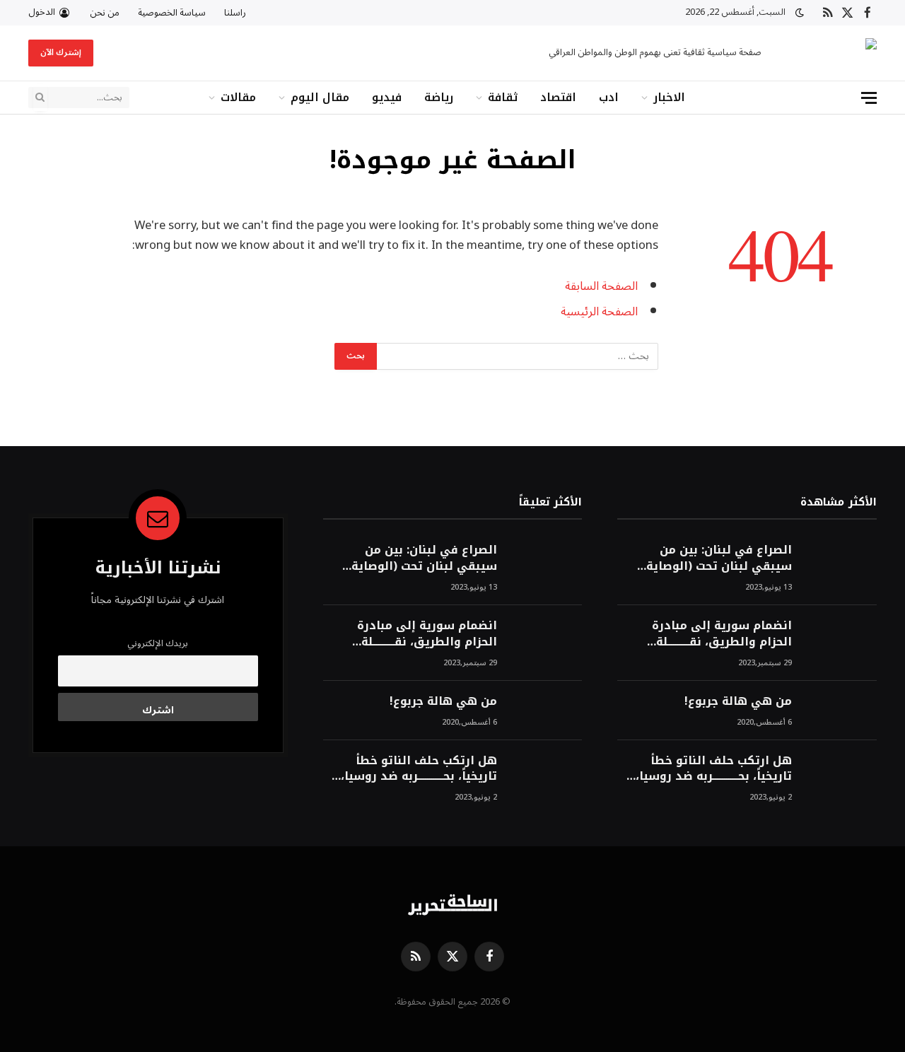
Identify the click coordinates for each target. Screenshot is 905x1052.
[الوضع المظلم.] (799, 13)
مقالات (238, 97)
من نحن (104, 13)
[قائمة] (869, 98)
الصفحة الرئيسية (599, 311)
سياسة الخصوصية (172, 13)
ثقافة (503, 97)
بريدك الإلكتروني (157, 643)
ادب (609, 97)
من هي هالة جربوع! (738, 702)
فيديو (387, 97)
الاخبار (669, 97)
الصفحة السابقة (601, 286)
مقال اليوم (320, 97)
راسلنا (235, 13)
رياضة (438, 97)
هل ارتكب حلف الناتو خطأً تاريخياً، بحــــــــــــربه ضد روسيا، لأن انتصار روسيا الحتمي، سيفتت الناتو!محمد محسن (714, 769)
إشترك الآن (60, 53)
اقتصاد (558, 97)
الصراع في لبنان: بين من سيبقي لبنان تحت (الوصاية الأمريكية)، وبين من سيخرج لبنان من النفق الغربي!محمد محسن (714, 558)
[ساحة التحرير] (831, 53)
